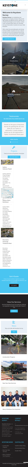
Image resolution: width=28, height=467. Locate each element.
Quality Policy (18, 450)
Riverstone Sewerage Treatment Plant (7, 241)
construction (6, 33)
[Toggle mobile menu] (25, 5)
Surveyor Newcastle (7, 25)
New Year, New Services (9, 383)
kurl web (14, 464)
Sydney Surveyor (18, 25)
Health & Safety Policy (20, 445)
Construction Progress (9, 357)
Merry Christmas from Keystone (11, 409)
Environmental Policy (20, 448)
